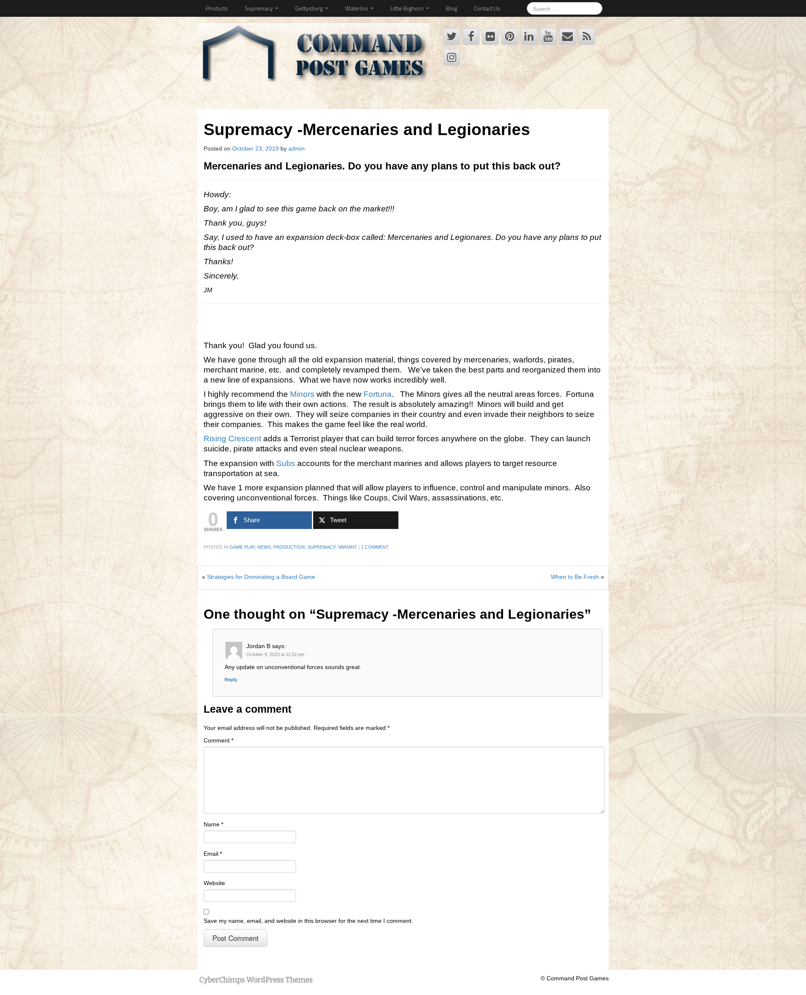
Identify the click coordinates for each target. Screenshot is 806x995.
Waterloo (357, 8)
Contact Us (487, 8)
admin (296, 148)
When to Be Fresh (575, 576)
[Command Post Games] (315, 56)
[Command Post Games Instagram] (451, 57)
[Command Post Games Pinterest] (509, 36)
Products (217, 8)
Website (214, 883)
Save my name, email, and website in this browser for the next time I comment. (308, 920)
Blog (451, 8)
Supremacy (259, 8)
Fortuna (378, 394)
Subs (285, 463)
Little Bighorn (407, 8)
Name (213, 824)
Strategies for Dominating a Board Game (261, 576)
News (264, 547)
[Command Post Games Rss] (586, 36)
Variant (347, 547)
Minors (302, 394)
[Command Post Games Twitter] (451, 36)
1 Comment (375, 547)
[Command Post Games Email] (567, 36)
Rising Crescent (232, 438)
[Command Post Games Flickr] (490, 36)
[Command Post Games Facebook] (471, 36)
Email (213, 853)
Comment (218, 740)
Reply (231, 679)
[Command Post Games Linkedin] (529, 36)
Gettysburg (309, 8)
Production (289, 547)
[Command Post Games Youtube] (548, 36)
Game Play (242, 547)
